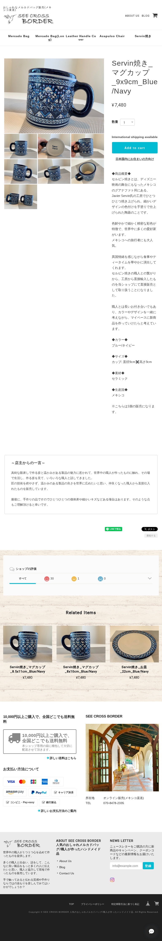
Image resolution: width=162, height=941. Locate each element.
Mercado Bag (19, 36)
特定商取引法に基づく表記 (125, 904)
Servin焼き (143, 36)
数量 (115, 121)
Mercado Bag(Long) (49, 37)
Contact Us (66, 873)
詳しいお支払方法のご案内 (58, 810)
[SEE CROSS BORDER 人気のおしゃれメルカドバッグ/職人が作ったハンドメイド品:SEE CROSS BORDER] (122, 757)
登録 (148, 866)
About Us (132, 15)
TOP (71, 904)
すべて (23, 578)
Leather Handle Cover (81, 37)
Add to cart (134, 148)
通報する (151, 535)
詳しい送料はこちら (63, 758)
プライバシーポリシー (92, 904)
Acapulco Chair (112, 36)
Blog (146, 15)
